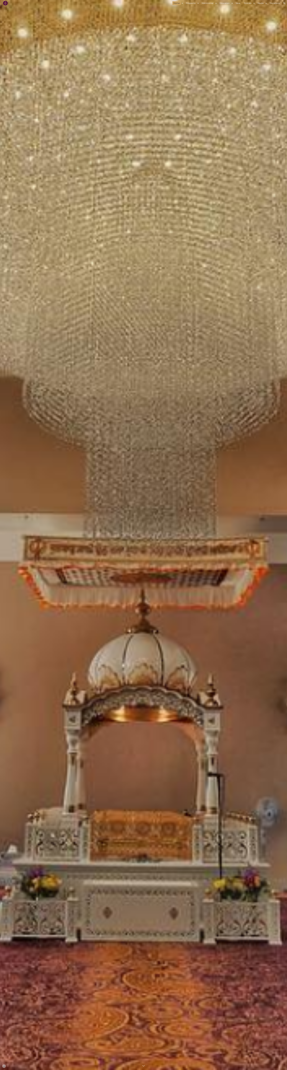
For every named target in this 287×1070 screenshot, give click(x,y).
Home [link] (177, 3)
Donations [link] (275, 3)
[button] (284, 3)
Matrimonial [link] (207, 3)
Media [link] (261, 3)
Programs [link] (191, 3)
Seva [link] (238, 3)
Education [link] (225, 3)
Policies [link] (247, 3)
